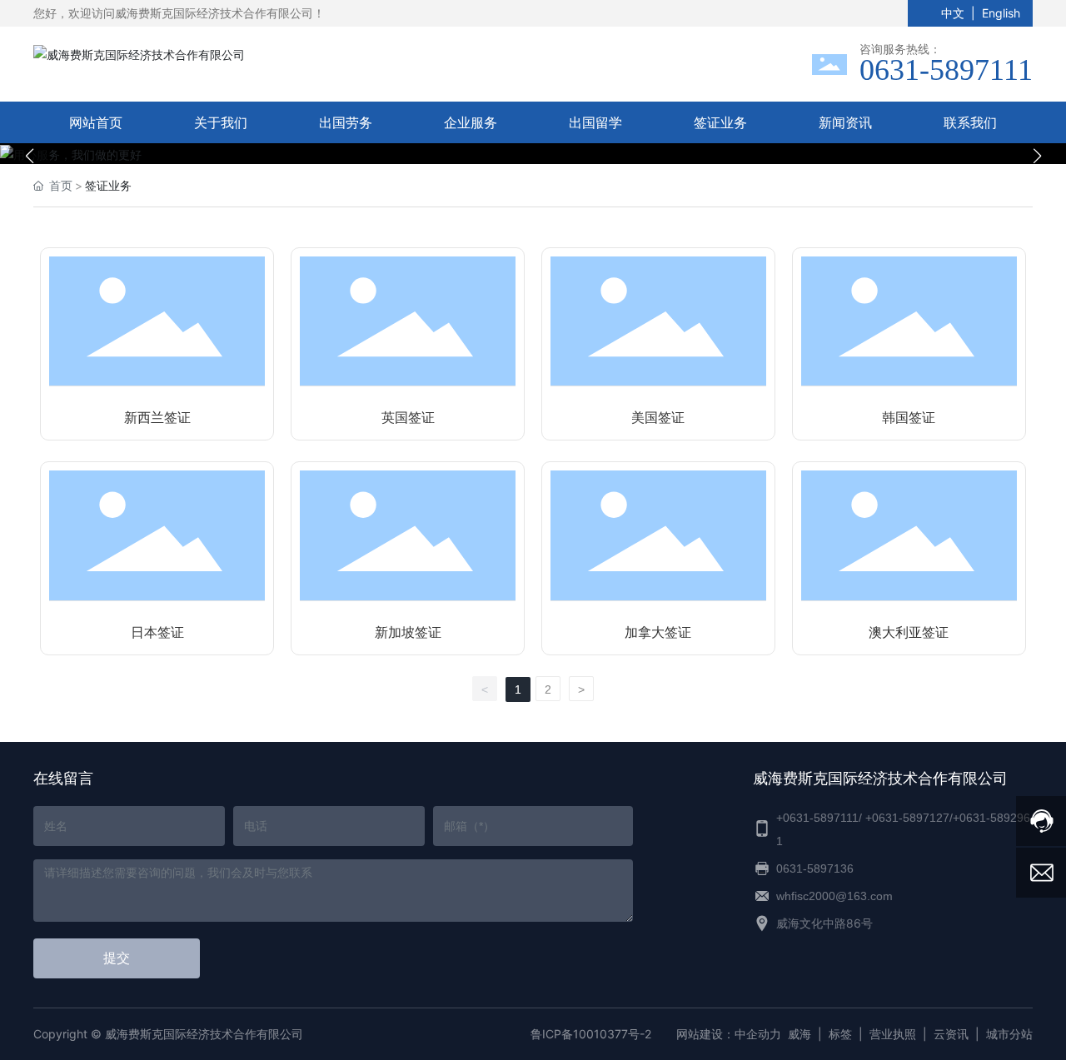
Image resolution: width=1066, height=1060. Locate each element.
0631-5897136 (815, 868)
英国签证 (408, 418)
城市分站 (1009, 1034)
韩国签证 (908, 418)
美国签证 (658, 418)
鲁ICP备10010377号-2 (591, 1034)
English (1001, 13)
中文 (952, 13)
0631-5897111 (946, 70)
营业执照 (892, 1034)
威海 (799, 1034)
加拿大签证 (658, 632)
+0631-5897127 (907, 817)
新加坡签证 (408, 632)
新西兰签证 (157, 418)
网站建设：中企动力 (728, 1034)
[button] (525, 146)
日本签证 (157, 632)
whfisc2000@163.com (834, 896)
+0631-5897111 (817, 817)
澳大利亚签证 (909, 632)
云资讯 (951, 1034)
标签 (840, 1034)
